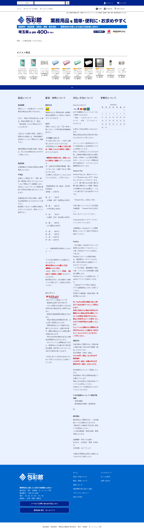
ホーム (19, 9)
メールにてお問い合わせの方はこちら (44, 503)
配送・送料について (80, 481)
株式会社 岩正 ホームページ (44, 510)
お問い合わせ (120, 9)
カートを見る (105, 477)
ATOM (80, 497)
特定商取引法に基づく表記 (82, 489)
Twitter (100, 9)
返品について (78, 485)
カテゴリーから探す (32, 9)
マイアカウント (106, 473)
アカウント (109, 3)
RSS (74, 497)
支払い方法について (80, 477)
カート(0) (122, 3)
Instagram (109, 9)
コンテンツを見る (47, 9)
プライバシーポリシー (81, 493)
